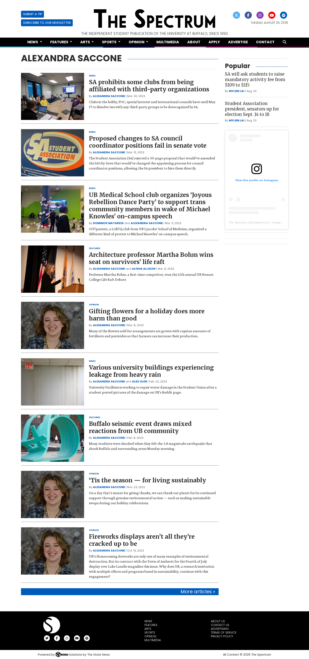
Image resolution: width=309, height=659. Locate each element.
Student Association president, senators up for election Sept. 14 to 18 (252, 109)
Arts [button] (85, 42)
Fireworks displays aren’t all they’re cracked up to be (142, 540)
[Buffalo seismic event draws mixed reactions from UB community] (52, 438)
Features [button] (59, 42)
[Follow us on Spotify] (283, 15)
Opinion (150, 636)
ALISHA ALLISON (143, 269)
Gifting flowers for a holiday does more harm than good (147, 314)
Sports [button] (109, 42)
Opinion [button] (137, 42)
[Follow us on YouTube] (271, 15)
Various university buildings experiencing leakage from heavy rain (151, 371)
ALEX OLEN (139, 381)
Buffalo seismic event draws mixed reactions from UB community (140, 427)
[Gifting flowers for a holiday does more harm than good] (52, 325)
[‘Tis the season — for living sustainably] (52, 494)
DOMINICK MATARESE (108, 223)
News (148, 621)
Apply (214, 42)
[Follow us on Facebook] (248, 15)
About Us (218, 621)
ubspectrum (260, 222)
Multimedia (167, 42)
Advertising (220, 629)
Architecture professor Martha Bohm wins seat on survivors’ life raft (151, 258)
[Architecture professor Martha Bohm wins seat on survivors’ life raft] (52, 269)
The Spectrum (237, 222)
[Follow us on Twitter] (236, 15)
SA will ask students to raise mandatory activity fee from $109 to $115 (255, 79)
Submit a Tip (32, 14)
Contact (265, 42)
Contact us (220, 625)
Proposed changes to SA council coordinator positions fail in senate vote (147, 142)
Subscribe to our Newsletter (47, 22)
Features (150, 625)
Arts (147, 629)
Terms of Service (223, 632)
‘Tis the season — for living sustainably (147, 480)
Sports (149, 632)
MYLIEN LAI (236, 91)
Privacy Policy (222, 636)
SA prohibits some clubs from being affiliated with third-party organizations (149, 85)
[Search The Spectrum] (284, 42)
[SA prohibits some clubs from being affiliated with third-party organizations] (52, 96)
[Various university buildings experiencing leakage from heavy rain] (52, 382)
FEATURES (94, 248)
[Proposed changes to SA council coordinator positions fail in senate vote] (52, 152)
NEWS (92, 75)
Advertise (238, 42)
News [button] (33, 42)
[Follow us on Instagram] (260, 15)
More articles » (198, 591)
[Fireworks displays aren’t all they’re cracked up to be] (52, 551)
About (193, 42)
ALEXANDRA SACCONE (109, 96)
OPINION (94, 304)
